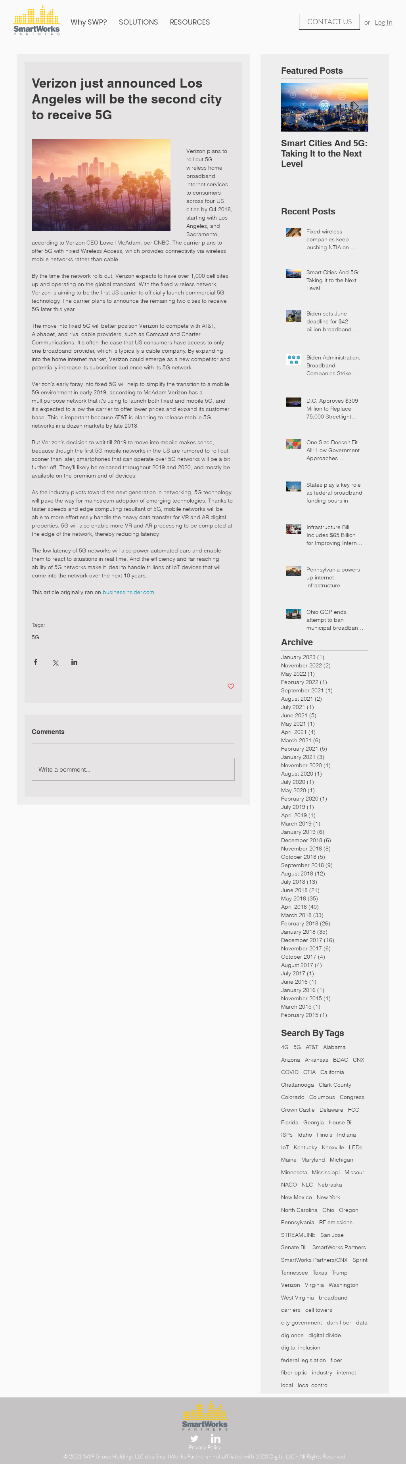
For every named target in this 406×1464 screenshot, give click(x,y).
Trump (340, 1272)
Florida (290, 1122)
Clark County (335, 1084)
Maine (289, 1159)
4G (285, 1047)
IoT (285, 1147)
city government (301, 1322)
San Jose (332, 1234)
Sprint (360, 1259)
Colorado (292, 1097)
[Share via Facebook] (35, 662)
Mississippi (326, 1172)
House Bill (341, 1122)
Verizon (290, 1284)
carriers (291, 1309)
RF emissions (335, 1222)
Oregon (348, 1210)
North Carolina (299, 1210)
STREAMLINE (298, 1234)
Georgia (313, 1122)
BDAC (340, 1059)
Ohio (328, 1210)
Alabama (334, 1047)
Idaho (304, 1134)
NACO (289, 1184)
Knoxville (333, 1147)
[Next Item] (355, 107)
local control (313, 1385)
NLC (307, 1184)
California (332, 1072)
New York (328, 1197)
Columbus (322, 1097)
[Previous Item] (293, 107)
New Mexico (296, 1197)
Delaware (331, 1109)
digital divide (324, 1335)
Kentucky (305, 1147)
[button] (190, 22)
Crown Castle (298, 1109)
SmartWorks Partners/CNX (314, 1259)
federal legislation (303, 1360)
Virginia (314, 1284)
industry (322, 1372)
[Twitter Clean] (194, 1438)
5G (35, 637)
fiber (336, 1360)
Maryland (313, 1159)
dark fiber (339, 1322)
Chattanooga (297, 1084)
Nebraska (330, 1184)
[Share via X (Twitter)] (55, 662)
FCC (353, 1109)
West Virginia (297, 1297)
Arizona (290, 1059)
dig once (292, 1335)
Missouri (355, 1172)
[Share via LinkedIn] (74, 662)
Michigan (341, 1159)
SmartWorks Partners (339, 1247)
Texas (320, 1272)
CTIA (309, 1072)
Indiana (346, 1134)
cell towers (318, 1309)
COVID (290, 1072)
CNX (358, 1059)
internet (346, 1372)
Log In (384, 22)
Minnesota (294, 1172)
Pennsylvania (297, 1222)
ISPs (287, 1134)
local (287, 1385)
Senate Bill (294, 1247)
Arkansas (316, 1059)
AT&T (312, 1047)
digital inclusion (300, 1347)
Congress (352, 1097)
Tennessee (294, 1272)
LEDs (355, 1147)
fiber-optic (294, 1372)
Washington (343, 1284)
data (362, 1322)
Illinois (324, 1134)
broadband (333, 1297)
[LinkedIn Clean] (215, 1438)
